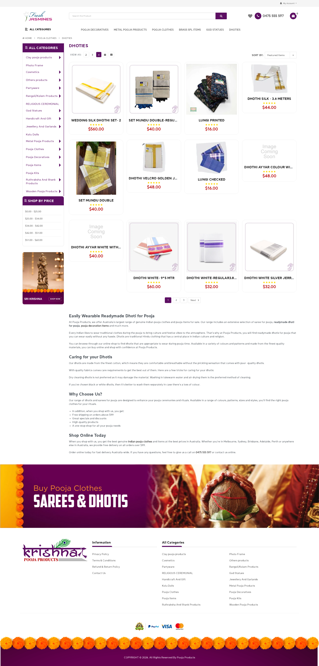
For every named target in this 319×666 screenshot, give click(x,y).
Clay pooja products (39, 57)
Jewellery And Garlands (41, 126)
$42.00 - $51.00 (33, 233)
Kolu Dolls (32, 134)
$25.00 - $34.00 (34, 218)
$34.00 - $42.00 (34, 226)
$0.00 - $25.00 (33, 211)
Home (28, 38)
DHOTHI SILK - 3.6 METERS (269, 98)
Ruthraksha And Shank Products (41, 181)
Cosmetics (32, 72)
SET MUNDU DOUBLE (96, 200)
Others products (36, 80)
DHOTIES (234, 29)
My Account (289, 3)
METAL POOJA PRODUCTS (130, 29)
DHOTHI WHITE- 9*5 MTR (153, 278)
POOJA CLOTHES (163, 29)
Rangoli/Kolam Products (41, 96)
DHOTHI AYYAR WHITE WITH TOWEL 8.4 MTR (108, 247)
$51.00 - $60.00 (33, 240)
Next (194, 300)
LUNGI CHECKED (211, 179)
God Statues (34, 110)
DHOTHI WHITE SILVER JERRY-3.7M (273, 278)
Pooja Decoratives (37, 157)
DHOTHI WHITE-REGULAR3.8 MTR (214, 278)
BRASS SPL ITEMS (190, 29)
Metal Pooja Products (40, 141)
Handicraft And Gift (38, 118)
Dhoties (67, 38)
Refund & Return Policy (106, 566)
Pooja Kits (32, 173)
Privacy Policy (100, 554)
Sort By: (257, 55)
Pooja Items (33, 165)
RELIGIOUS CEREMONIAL (42, 103)
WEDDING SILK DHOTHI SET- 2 (96, 120)
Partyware (32, 88)
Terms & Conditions (103, 560)
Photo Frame (34, 65)
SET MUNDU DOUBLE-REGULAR (155, 120)
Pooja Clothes (46, 38)
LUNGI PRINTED (211, 120)
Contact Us (99, 573)
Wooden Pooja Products (41, 191)
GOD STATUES (215, 29)
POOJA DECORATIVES (94, 29)
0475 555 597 (273, 15)
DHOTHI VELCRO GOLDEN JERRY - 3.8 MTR (164, 178)
